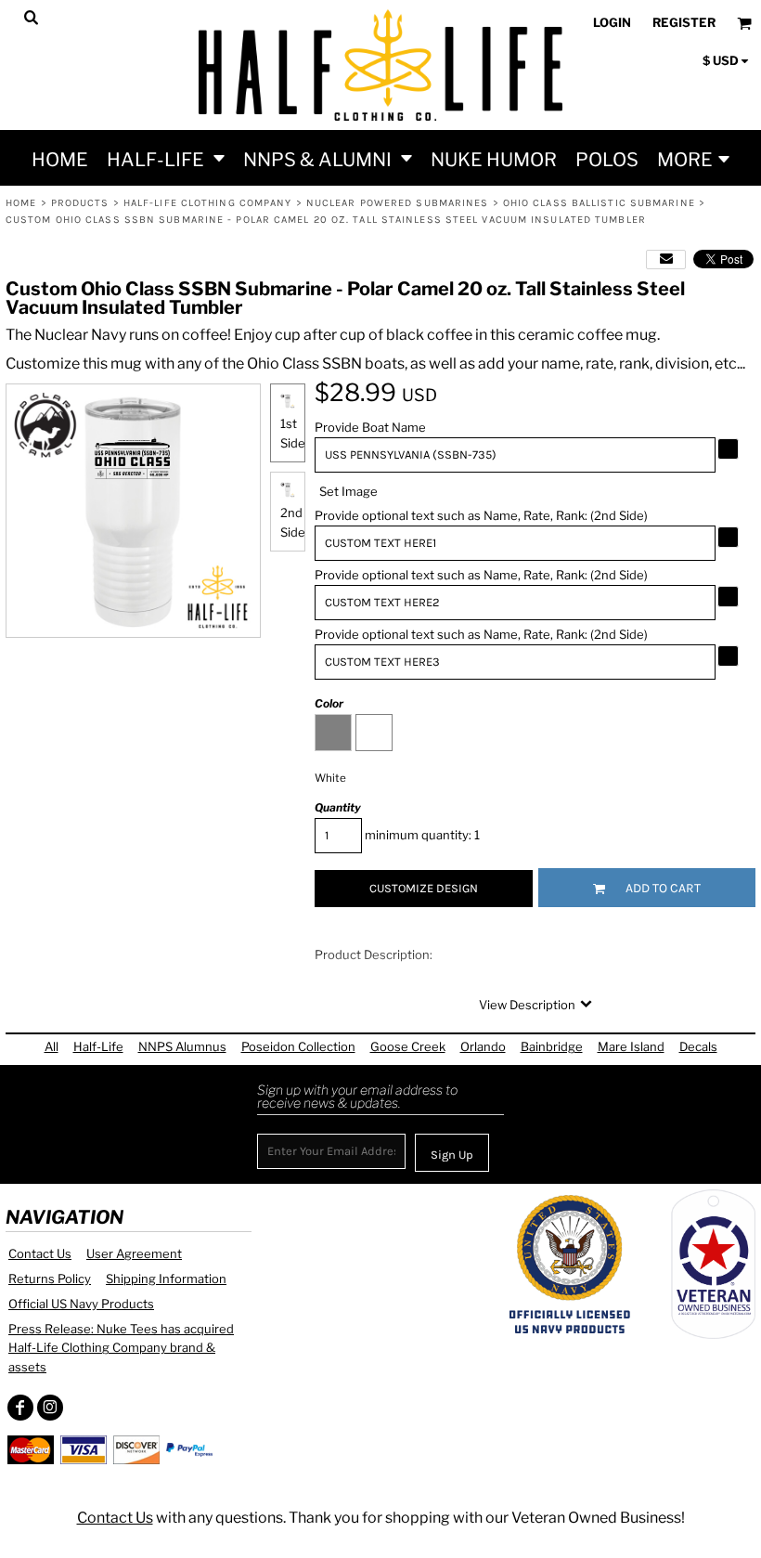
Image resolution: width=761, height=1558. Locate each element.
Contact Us (39, 1253)
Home (21, 203)
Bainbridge (552, 1046)
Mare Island (631, 1046)
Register (684, 22)
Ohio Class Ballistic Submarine (599, 203)
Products (80, 203)
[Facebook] (20, 1408)
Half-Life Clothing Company (207, 203)
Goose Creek (407, 1046)
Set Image (348, 491)
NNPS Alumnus (182, 1046)
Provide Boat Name (370, 427)
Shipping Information (166, 1278)
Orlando (483, 1046)
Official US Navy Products (81, 1303)
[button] (165, 158)
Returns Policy (49, 1278)
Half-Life (98, 1046)
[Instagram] (50, 1408)
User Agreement (134, 1253)
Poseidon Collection (298, 1046)
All (51, 1046)
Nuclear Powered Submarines (397, 203)
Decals (698, 1046)
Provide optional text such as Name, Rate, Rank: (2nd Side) (481, 515)
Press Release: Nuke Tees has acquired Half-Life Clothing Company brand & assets (121, 1348)
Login (612, 22)
